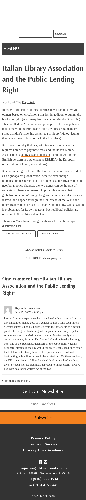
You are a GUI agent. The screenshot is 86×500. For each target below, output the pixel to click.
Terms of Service (43, 444)
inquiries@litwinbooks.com (43, 468)
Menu (25, 49)
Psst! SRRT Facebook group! (41, 258)
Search (60, 33)
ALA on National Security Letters (44, 249)
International (51, 234)
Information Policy (18, 234)
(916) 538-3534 (45, 479)
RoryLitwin (28, 102)
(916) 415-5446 (45, 485)
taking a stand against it (35, 154)
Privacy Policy (43, 438)
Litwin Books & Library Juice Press (43, 15)
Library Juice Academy (43, 450)
